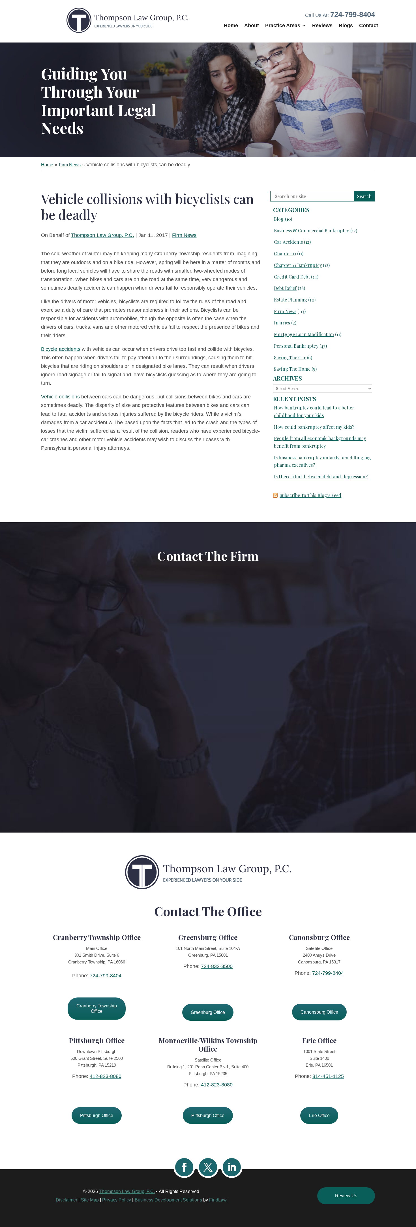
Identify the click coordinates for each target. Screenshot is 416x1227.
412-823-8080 (105, 1076)
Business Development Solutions (168, 1200)
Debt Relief (285, 288)
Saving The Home (292, 369)
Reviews (322, 25)
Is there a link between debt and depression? (321, 476)
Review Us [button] (346, 1195)
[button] (410, 1186)
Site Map (90, 1200)
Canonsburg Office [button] (319, 1012)
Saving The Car (290, 357)
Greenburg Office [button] (208, 1012)
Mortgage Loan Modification (304, 334)
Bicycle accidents (60, 349)
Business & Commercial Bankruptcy (311, 230)
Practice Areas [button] (282, 25)
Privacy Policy (116, 1200)
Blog (279, 219)
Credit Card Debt (292, 277)
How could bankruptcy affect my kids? (314, 427)
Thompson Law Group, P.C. (102, 235)
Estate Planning (290, 300)
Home (231, 25)
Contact (368, 25)
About (251, 25)
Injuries (282, 323)
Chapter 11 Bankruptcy (297, 265)
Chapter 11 (285, 253)
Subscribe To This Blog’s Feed (310, 495)
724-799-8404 (352, 14)
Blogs (346, 25)
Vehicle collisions (60, 397)
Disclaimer (67, 1200)
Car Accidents (288, 242)
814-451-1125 (328, 1076)
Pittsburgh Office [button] (96, 1115)
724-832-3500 (217, 966)
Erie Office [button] (319, 1115)
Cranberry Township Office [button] (96, 1008)
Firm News (184, 235)
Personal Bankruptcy (296, 346)
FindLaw (218, 1200)
